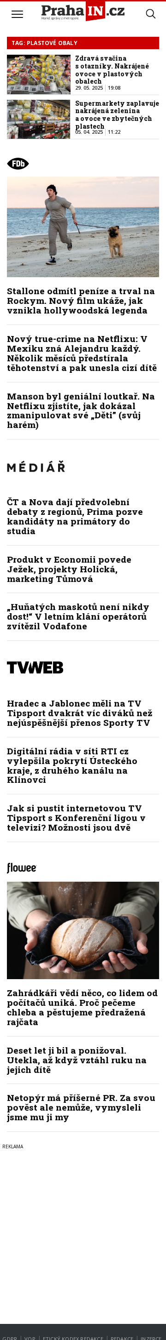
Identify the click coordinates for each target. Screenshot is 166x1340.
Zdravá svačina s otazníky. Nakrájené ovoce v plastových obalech (112, 70)
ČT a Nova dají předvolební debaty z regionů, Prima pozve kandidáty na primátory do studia (75, 516)
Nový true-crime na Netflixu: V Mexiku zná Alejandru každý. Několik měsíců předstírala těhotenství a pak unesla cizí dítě (82, 353)
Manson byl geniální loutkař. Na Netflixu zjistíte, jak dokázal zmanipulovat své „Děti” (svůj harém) (81, 410)
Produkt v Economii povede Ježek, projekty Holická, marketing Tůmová (69, 568)
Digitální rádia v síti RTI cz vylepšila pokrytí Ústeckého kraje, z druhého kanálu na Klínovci (72, 765)
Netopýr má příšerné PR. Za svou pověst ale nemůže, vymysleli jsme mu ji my (81, 1107)
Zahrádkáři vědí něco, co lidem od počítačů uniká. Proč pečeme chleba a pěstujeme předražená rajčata (82, 1007)
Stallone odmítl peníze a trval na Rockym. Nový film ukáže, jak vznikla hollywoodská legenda (81, 300)
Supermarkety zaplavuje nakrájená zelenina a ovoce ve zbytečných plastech (117, 115)
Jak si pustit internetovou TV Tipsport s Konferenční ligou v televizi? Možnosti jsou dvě (76, 817)
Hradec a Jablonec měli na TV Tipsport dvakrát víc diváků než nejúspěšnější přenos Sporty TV (79, 712)
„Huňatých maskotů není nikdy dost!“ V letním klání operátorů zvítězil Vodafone (78, 616)
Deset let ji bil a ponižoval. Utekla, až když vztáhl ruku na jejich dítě (77, 1059)
